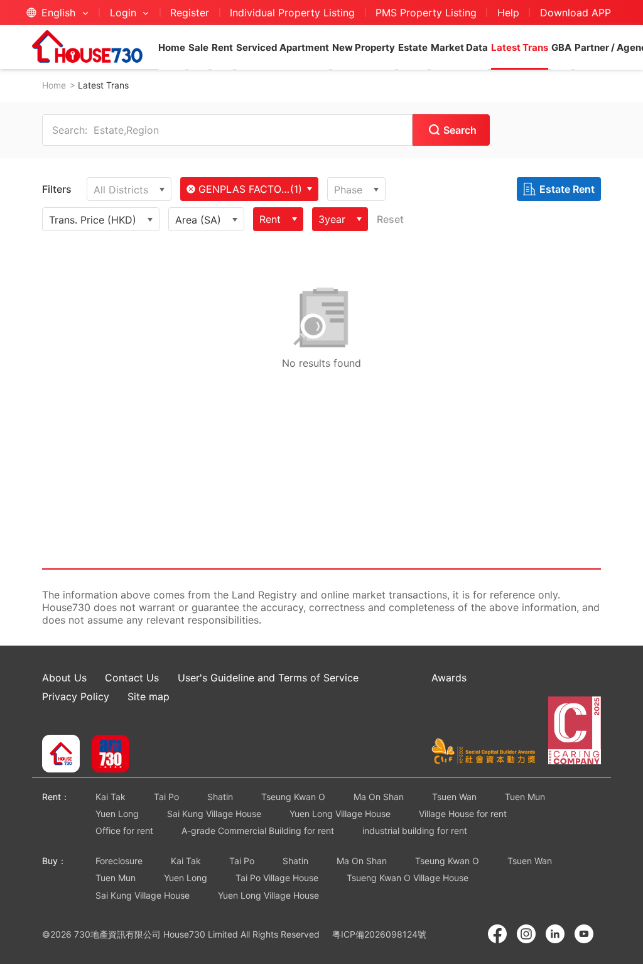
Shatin (220, 796)
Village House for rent (463, 813)
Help (508, 12)
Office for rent (124, 830)
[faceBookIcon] (497, 933)
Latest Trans (519, 47)
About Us (64, 677)
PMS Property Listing (426, 12)
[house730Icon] (61, 755)
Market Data (459, 47)
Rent (222, 47)
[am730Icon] (105, 755)
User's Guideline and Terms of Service (268, 677)
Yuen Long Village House (340, 813)
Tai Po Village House (276, 877)
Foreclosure (119, 860)
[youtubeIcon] (584, 933)
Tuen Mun (525, 796)
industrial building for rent (414, 830)
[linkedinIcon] (555, 933)
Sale (198, 47)
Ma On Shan (379, 796)
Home (171, 47)
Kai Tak (110, 796)
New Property (363, 47)
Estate (413, 47)
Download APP (575, 12)
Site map (148, 696)
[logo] (87, 46)
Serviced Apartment (282, 47)
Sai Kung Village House (214, 813)
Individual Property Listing (292, 12)
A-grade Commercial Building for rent (257, 830)
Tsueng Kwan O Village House (407, 877)
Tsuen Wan (454, 796)
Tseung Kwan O (293, 796)
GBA (561, 47)
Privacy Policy (75, 696)
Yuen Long (117, 813)
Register (189, 12)
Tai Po (166, 796)
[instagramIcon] (526, 933)
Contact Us (132, 677)
